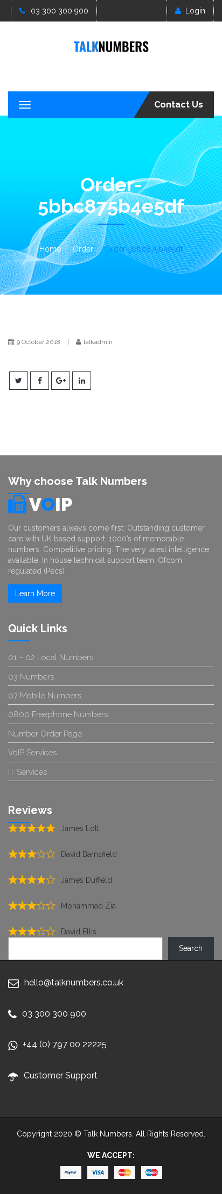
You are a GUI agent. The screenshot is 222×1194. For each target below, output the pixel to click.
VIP (50, 504)
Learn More (35, 593)
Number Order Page (45, 734)
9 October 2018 (38, 342)
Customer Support (61, 1075)
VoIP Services (32, 752)
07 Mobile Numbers (44, 695)
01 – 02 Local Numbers (50, 657)
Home (50, 249)
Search (191, 948)
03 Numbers (31, 677)
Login (195, 10)
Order (83, 249)
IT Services (27, 772)
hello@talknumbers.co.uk (73, 982)
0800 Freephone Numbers (58, 714)
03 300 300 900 (59, 10)
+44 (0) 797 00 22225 (65, 1044)
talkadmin (98, 342)
